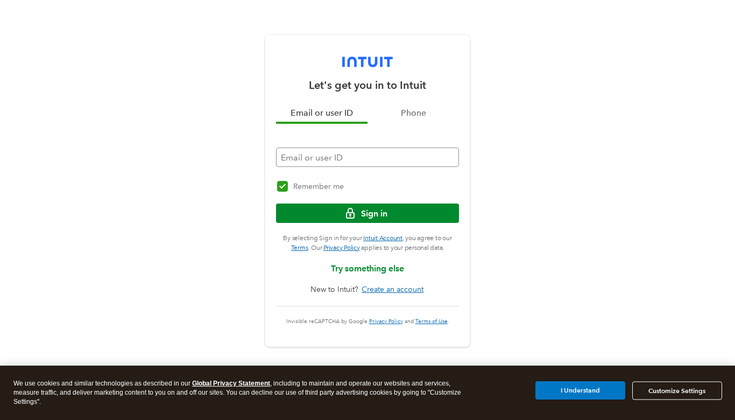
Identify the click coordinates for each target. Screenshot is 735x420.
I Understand (580, 390)
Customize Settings (676, 391)
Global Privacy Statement (231, 383)
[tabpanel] (367, 145)
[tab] (321, 113)
